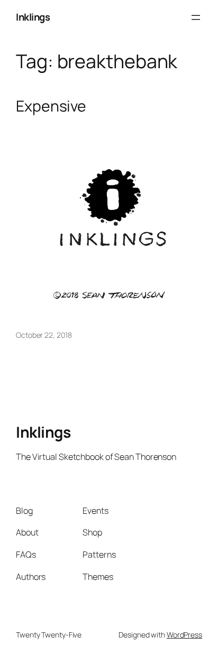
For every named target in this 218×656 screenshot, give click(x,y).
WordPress (184, 635)
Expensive (51, 106)
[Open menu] (195, 17)
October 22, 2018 (43, 335)
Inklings (33, 17)
